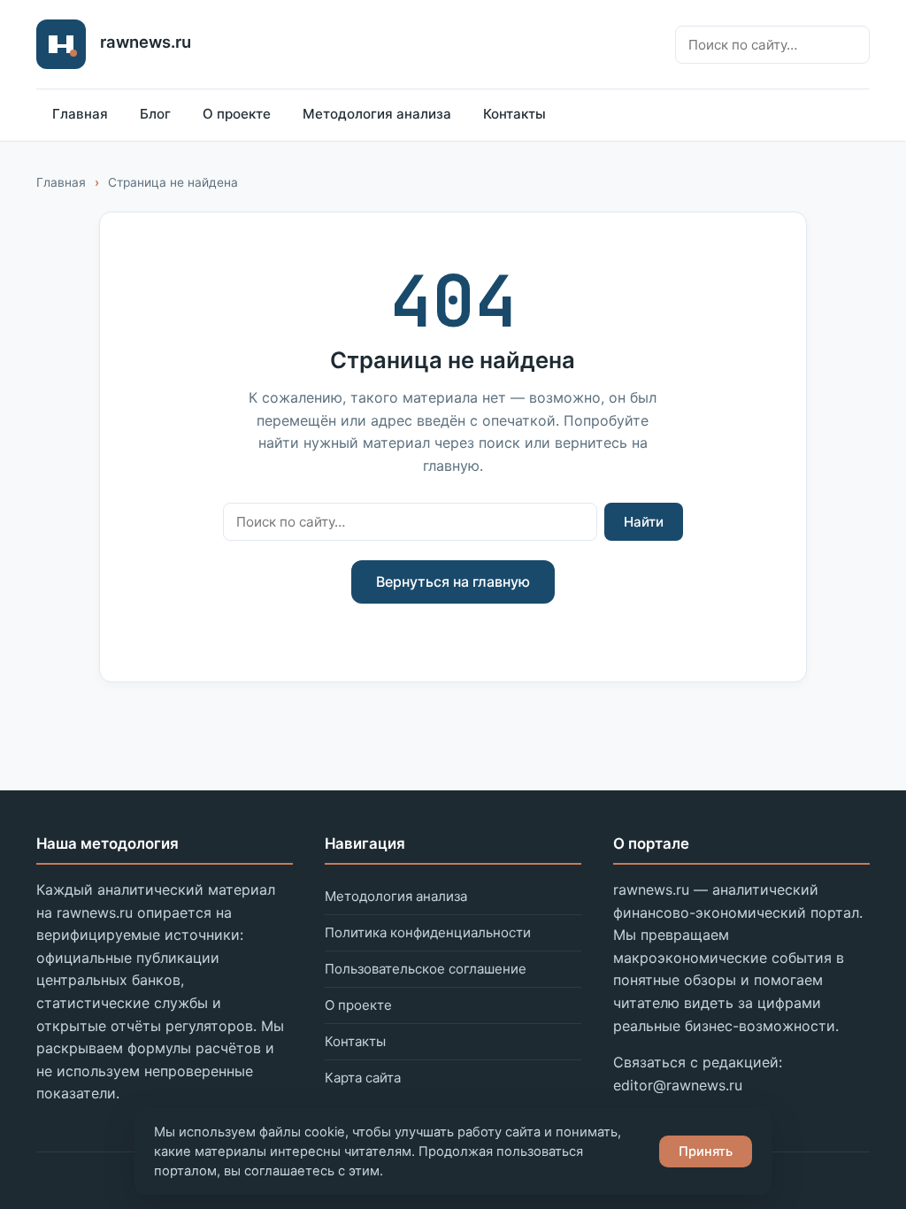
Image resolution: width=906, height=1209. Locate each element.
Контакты (514, 113)
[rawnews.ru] (61, 44)
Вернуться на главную (453, 581)
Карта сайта (363, 1077)
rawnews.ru (145, 41)
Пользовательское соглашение (425, 968)
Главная (80, 113)
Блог (155, 113)
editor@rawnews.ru (677, 1085)
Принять (706, 1151)
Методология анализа (377, 113)
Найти (644, 521)
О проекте (237, 113)
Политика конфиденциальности (428, 932)
